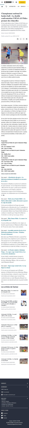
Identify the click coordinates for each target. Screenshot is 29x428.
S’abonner (22, 2)
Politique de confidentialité (7, 404)
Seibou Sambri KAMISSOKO (8, 33)
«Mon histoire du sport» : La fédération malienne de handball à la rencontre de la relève (13, 179)
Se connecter (6, 392)
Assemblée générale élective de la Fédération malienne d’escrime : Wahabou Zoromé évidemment (13, 232)
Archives (4, 399)
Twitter (4, 415)
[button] (6, 6)
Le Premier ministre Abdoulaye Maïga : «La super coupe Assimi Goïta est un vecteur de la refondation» (13, 252)
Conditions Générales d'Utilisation (9, 402)
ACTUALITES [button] (12, 6)
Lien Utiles (3, 398)
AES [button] (18, 6)
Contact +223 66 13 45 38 (7, 406)
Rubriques (3, 383)
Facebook (5, 413)
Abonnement (4, 386)
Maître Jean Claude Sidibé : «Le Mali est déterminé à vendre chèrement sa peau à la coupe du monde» (14, 200)
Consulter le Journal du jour (9, 394)
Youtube (5, 417)
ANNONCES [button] (23, 6)
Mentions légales (5, 401)
